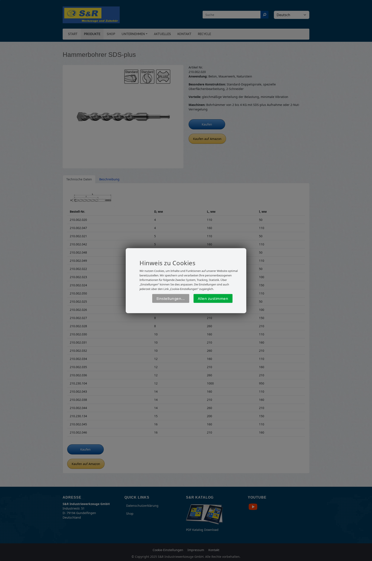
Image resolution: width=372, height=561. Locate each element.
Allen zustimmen (213, 298)
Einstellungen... (171, 298)
